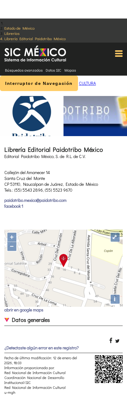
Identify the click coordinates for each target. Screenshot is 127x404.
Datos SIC (53, 70)
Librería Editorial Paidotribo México (35, 38)
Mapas (70, 70)
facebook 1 (13, 206)
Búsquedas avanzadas (24, 70)
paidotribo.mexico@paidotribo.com (35, 200)
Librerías (11, 33)
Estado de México (19, 28)
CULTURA (87, 83)
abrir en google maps (23, 310)
